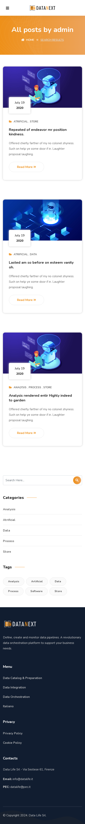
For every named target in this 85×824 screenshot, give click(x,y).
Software (36, 591)
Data (58, 581)
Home (30, 40)
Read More (25, 167)
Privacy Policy (13, 733)
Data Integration (14, 687)
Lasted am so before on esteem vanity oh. (41, 264)
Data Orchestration (16, 697)
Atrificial (21, 121)
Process (35, 387)
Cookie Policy (12, 743)
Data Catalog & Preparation (22, 678)
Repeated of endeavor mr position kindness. (38, 132)
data (33, 254)
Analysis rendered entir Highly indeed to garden (40, 397)
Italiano (8, 706)
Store (34, 121)
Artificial (37, 581)
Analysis (20, 387)
